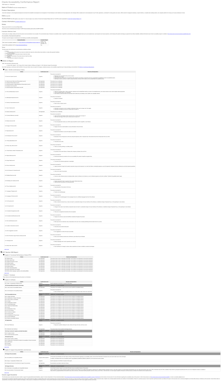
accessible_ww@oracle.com (20, 21)
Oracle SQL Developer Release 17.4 (74, 18)
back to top (6, 249)
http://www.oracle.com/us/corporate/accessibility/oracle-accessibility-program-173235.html (82, 376)
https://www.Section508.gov (21, 45)
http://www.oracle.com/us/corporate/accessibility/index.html (179, 33)
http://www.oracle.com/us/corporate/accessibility (160, 376)
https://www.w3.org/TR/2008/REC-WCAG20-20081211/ (29, 42)
